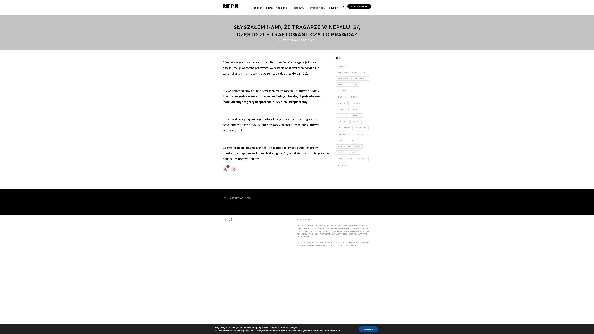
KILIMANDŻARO (344, 128)
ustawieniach (333, 330)
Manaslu (359, 134)
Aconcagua (343, 66)
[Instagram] (229, 219)
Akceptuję (368, 329)
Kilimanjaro (361, 128)
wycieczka (361, 159)
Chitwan (354, 97)
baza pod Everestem (346, 91)
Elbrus (354, 109)
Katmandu (342, 122)
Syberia (341, 153)
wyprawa (342, 165)
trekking (354, 153)
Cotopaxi (341, 103)
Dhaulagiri (355, 103)
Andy (364, 72)
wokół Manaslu (345, 159)
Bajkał (354, 85)
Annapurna (343, 78)
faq (312, 40)
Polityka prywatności (237, 197)
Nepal (340, 140)
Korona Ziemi (343, 134)
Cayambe (342, 97)
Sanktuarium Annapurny (349, 146)
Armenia (342, 85)
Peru (351, 140)
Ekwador (342, 109)
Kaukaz (356, 122)
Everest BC (342, 115)
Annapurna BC (360, 78)
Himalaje (356, 115)
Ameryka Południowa (347, 72)
